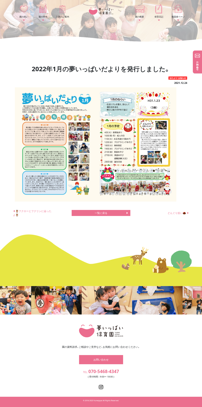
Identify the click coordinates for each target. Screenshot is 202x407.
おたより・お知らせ (178, 78)
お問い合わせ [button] (101, 359)
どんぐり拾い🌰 (177, 213)
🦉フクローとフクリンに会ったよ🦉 (32, 213)
